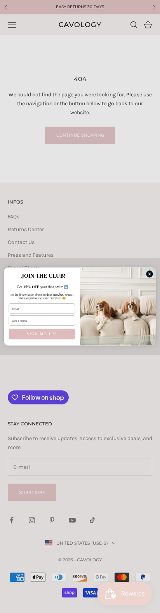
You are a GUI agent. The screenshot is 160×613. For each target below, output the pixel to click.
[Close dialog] (149, 274)
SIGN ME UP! (42, 334)
